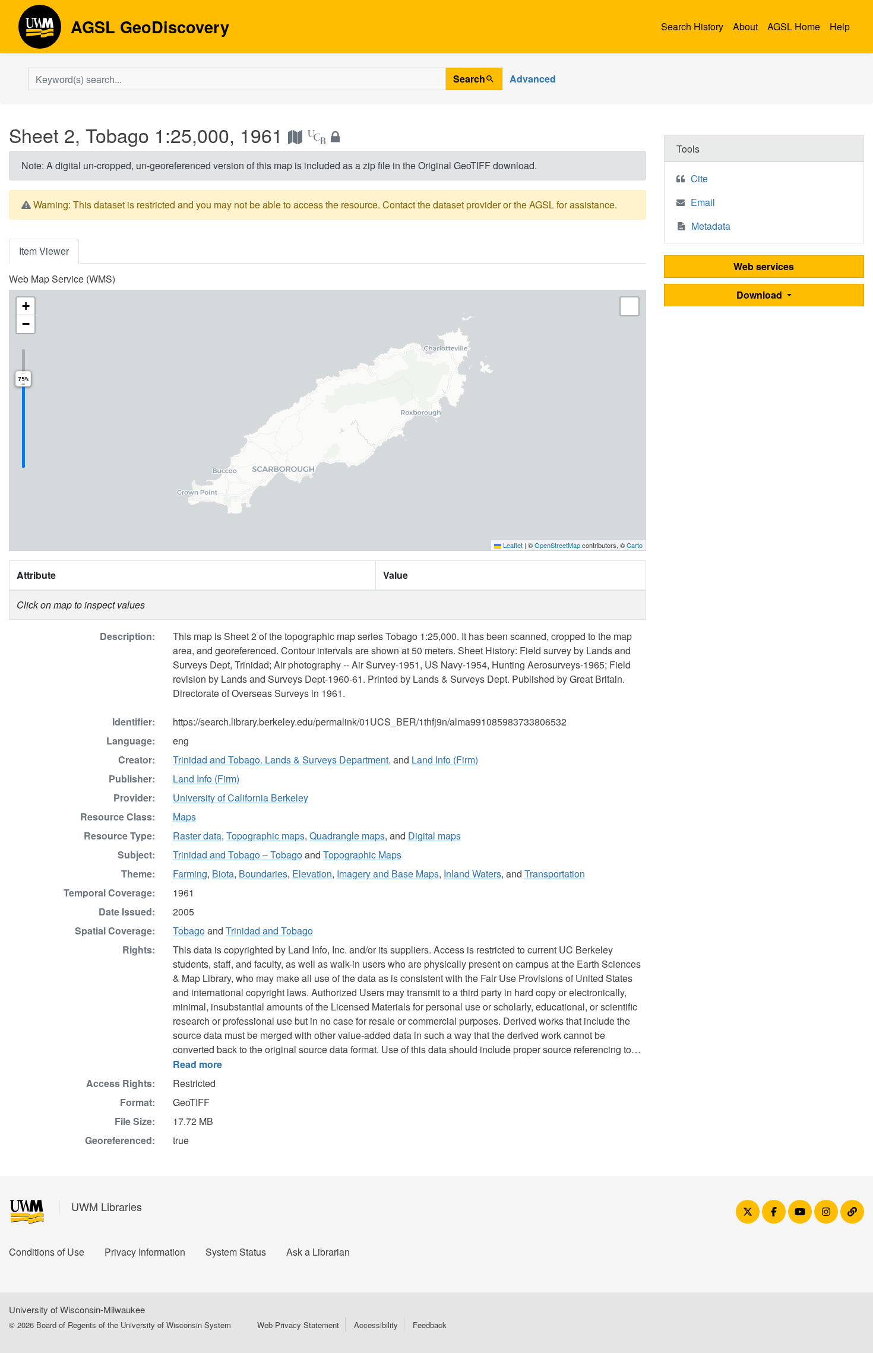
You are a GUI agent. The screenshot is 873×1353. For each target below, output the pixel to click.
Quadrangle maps (347, 835)
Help (840, 26)
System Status (235, 1252)
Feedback (430, 1324)
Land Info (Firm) (445, 759)
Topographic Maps (362, 854)
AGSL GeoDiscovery (40, 31)
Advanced (533, 78)
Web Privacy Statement (298, 1324)
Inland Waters (472, 873)
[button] (25, 306)
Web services (763, 266)
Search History (692, 26)
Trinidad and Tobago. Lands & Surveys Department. (282, 759)
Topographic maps (265, 835)
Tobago (189, 930)
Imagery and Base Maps (388, 873)
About (745, 26)
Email (703, 202)
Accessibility (376, 1324)
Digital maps (434, 835)
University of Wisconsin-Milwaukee (77, 1309)
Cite (699, 178)
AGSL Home (793, 26)
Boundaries (263, 873)
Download (760, 295)
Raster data (197, 835)
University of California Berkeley (240, 797)
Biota (223, 873)
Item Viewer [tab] (44, 251)
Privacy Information (145, 1252)
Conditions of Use (46, 1252)
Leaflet (512, 545)
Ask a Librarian (318, 1252)
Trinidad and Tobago (269, 930)
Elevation (312, 873)
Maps (184, 816)
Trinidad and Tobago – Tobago (237, 854)
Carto (635, 545)
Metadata (710, 226)
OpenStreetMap (557, 545)
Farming (190, 873)
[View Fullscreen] (629, 306)
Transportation (554, 873)
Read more (197, 1064)
